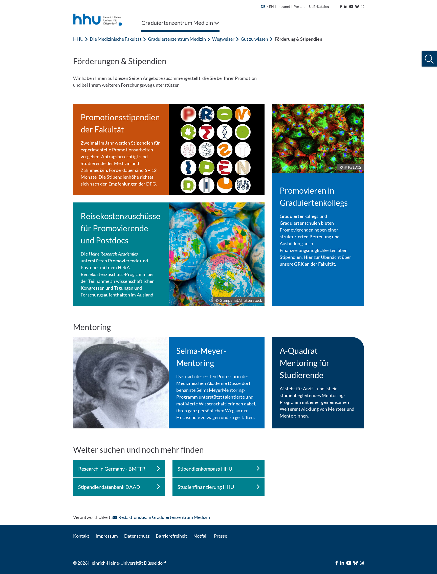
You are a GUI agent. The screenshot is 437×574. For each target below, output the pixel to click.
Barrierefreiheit (171, 536)
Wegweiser (223, 39)
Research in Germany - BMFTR (111, 469)
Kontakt (81, 536)
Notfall (200, 536)
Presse (220, 536)
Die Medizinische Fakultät (115, 39)
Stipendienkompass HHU (205, 469)
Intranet (283, 6)
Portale (299, 6)
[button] (429, 59)
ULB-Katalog (319, 6)
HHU (78, 39)
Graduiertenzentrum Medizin (177, 39)
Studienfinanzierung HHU (206, 487)
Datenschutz (136, 536)
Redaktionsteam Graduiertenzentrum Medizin (164, 517)
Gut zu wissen (254, 39)
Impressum (107, 536)
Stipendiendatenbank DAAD (109, 487)
